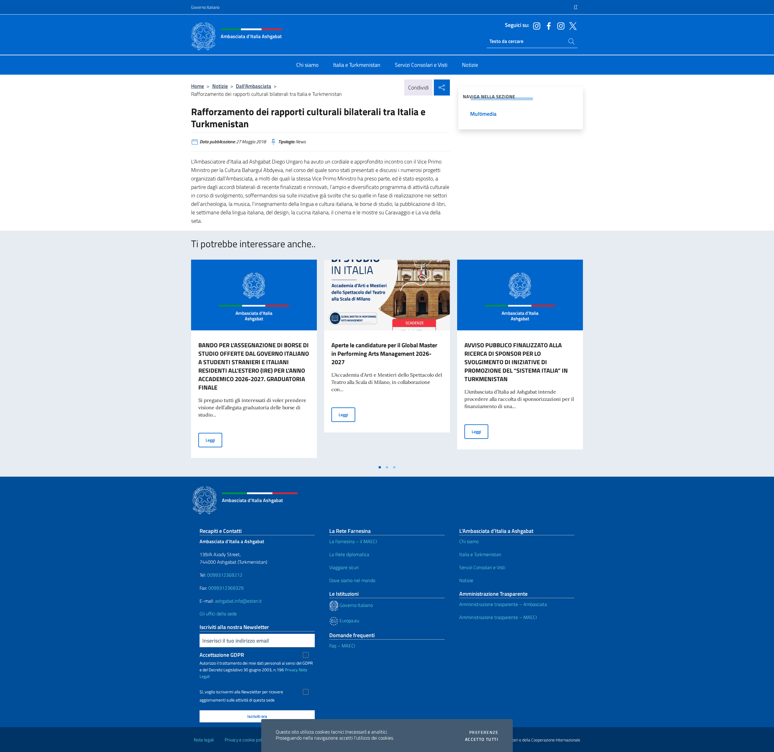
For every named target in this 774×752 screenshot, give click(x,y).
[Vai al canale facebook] (547, 25)
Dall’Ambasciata (253, 86)
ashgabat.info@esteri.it (238, 601)
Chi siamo (469, 541)
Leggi (214, 439)
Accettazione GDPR (222, 655)
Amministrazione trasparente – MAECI (498, 617)
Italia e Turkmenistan (480, 554)
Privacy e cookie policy (246, 739)
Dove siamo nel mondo (352, 580)
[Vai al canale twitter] (571, 25)
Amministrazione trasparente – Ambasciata (503, 604)
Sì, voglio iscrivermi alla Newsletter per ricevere (241, 692)
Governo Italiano (205, 7)
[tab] (380, 467)
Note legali (204, 739)
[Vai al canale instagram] (535, 25)
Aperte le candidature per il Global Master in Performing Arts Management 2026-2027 (384, 353)
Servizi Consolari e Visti (482, 567)
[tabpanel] (254, 361)
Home (197, 86)
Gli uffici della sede (218, 613)
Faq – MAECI (342, 645)
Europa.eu (348, 620)
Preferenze (483, 732)
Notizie (220, 86)
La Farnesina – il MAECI (353, 541)
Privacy (291, 669)
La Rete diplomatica (349, 554)
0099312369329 (226, 588)
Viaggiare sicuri (344, 567)
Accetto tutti (481, 739)
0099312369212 (224, 575)
